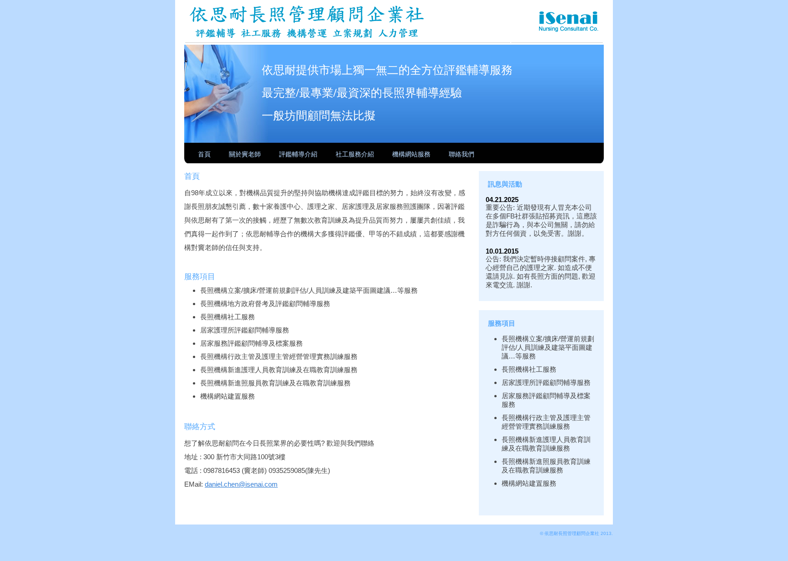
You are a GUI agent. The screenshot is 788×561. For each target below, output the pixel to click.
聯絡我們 (461, 154)
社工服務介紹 (355, 154)
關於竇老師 (245, 154)
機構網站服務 (411, 154)
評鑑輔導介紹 (298, 154)
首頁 (204, 154)
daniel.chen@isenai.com (241, 484)
